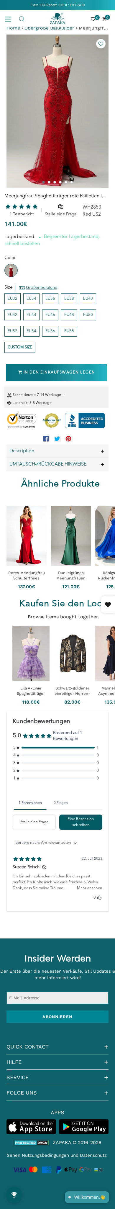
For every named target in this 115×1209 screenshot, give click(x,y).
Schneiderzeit (24, 395)
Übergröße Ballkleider (49, 28)
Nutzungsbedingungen (45, 1155)
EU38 (69, 299)
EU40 (88, 299)
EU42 (12, 315)
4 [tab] (60, 182)
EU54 (31, 331)
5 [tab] (66, 182)
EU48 (69, 315)
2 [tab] (49, 182)
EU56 (50, 331)
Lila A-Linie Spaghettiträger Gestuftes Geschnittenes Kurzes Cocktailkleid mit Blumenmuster (31, 691)
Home (13, 28)
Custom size (20, 347)
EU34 (31, 299)
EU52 (12, 331)
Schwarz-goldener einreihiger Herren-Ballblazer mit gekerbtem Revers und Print (72, 691)
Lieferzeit (20, 403)
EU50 (88, 315)
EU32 (12, 299)
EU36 (50, 299)
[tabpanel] (57, 111)
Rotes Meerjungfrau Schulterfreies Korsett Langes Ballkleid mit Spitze (26, 576)
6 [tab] (71, 182)
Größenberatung (42, 288)
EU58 (69, 331)
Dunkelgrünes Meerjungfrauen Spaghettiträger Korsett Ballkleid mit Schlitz (70, 576)
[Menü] (10, 18)
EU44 (31, 315)
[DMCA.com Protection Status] (32, 1143)
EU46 (50, 315)
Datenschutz (93, 1155)
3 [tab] (54, 182)
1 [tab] (43, 182)
